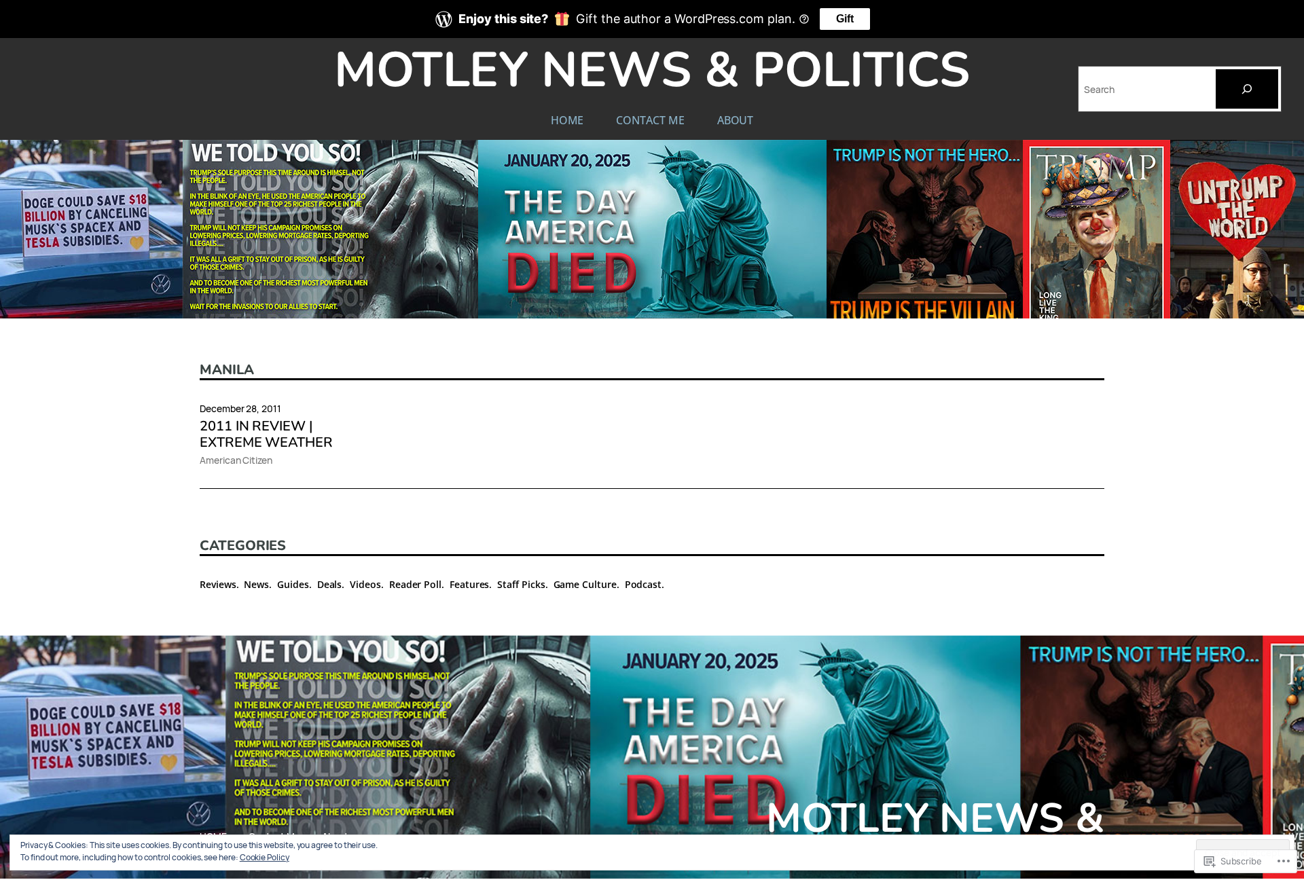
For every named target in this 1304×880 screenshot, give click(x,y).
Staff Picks (521, 584)
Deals (329, 584)
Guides (293, 584)
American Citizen (236, 460)
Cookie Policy (264, 857)
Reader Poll (415, 584)
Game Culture (585, 584)
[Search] (1247, 89)
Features (469, 584)
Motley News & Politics (652, 70)
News (256, 584)
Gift (845, 18)
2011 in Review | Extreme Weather (266, 434)
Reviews (218, 584)
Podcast (643, 584)
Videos (365, 584)
